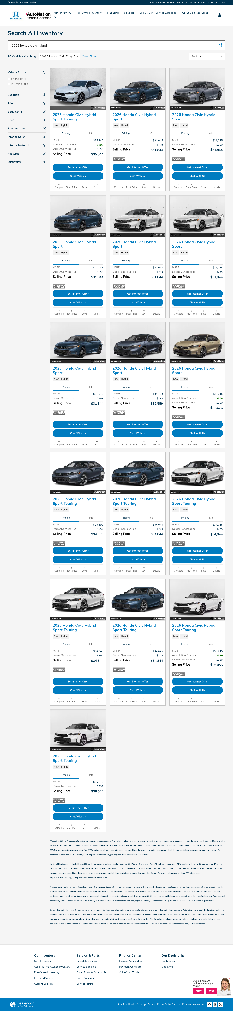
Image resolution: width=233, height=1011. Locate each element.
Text (211, 991)
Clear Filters (90, 56)
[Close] (229, 979)
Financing (113, 12)
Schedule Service (87, 960)
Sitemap (141, 1004)
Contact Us (168, 960)
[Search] (220, 45)
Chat (199, 991)
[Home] (16, 15)
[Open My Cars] (219, 15)
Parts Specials (85, 978)
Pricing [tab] (66, 133)
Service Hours (85, 983)
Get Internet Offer (78, 167)
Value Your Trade (129, 972)
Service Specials (86, 966)
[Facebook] (209, 1004)
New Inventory (62, 12)
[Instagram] (215, 1004)
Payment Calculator (130, 966)
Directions (167, 966)
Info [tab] (91, 133)
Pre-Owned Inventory (89, 12)
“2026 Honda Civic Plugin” (57, 56)
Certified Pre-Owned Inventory (52, 966)
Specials (129, 12)
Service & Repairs (165, 12)
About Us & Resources (195, 12)
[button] (78, 125)
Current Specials (44, 983)
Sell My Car (146, 12)
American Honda (126, 1004)
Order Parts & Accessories (92, 972)
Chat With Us (78, 176)
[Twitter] (220, 1004)
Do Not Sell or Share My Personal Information (180, 1004)
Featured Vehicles (44, 978)
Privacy (151, 1004)
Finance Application (130, 960)
